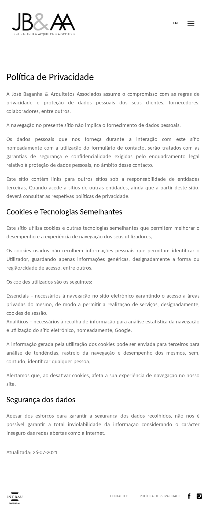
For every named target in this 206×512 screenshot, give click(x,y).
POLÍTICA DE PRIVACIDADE (160, 496)
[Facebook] (190, 496)
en (175, 23)
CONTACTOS (119, 496)
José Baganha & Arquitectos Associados (44, 34)
